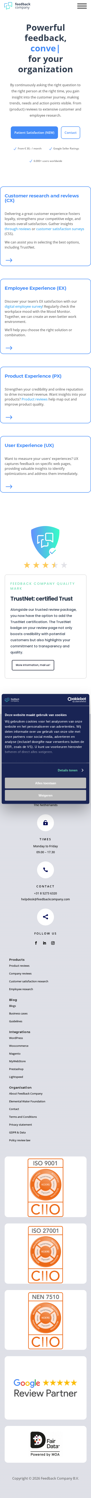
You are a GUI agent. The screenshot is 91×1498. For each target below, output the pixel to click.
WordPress (16, 1038)
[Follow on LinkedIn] (44, 943)
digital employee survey (23, 306)
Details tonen (67, 770)
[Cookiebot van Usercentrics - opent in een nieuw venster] (67, 700)
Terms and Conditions (23, 1117)
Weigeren (45, 795)
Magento (15, 1053)
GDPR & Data (17, 1132)
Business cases (18, 1013)
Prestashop (16, 1069)
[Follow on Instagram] (53, 943)
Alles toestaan (45, 783)
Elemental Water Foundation (27, 1101)
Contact (71, 132)
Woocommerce (18, 1046)
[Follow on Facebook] (36, 943)
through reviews (18, 229)
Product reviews (35, 399)
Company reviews (20, 973)
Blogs (12, 1006)
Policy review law (19, 1140)
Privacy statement (20, 1124)
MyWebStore (17, 1061)
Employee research (21, 989)
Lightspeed (16, 1077)
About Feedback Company (26, 1093)
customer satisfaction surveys (60, 229)
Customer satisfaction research (28, 981)
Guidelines (15, 1021)
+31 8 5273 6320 (45, 893)
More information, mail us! (33, 665)
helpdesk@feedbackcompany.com (45, 899)
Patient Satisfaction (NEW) (34, 132)
